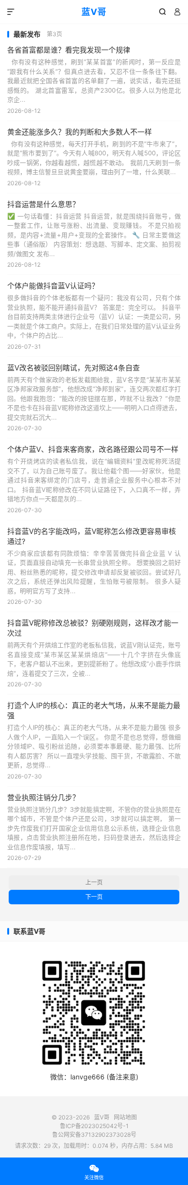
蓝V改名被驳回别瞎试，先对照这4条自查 (73, 367)
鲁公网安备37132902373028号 (94, 1134)
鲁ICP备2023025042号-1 (94, 1126)
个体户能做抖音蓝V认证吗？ (53, 285)
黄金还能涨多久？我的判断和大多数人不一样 (79, 131)
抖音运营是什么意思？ (43, 204)
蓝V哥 (94, 12)
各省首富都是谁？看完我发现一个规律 (68, 49)
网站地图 (125, 1117)
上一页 (94, 882)
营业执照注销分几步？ (43, 797)
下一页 (94, 896)
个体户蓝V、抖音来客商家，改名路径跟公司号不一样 (92, 449)
